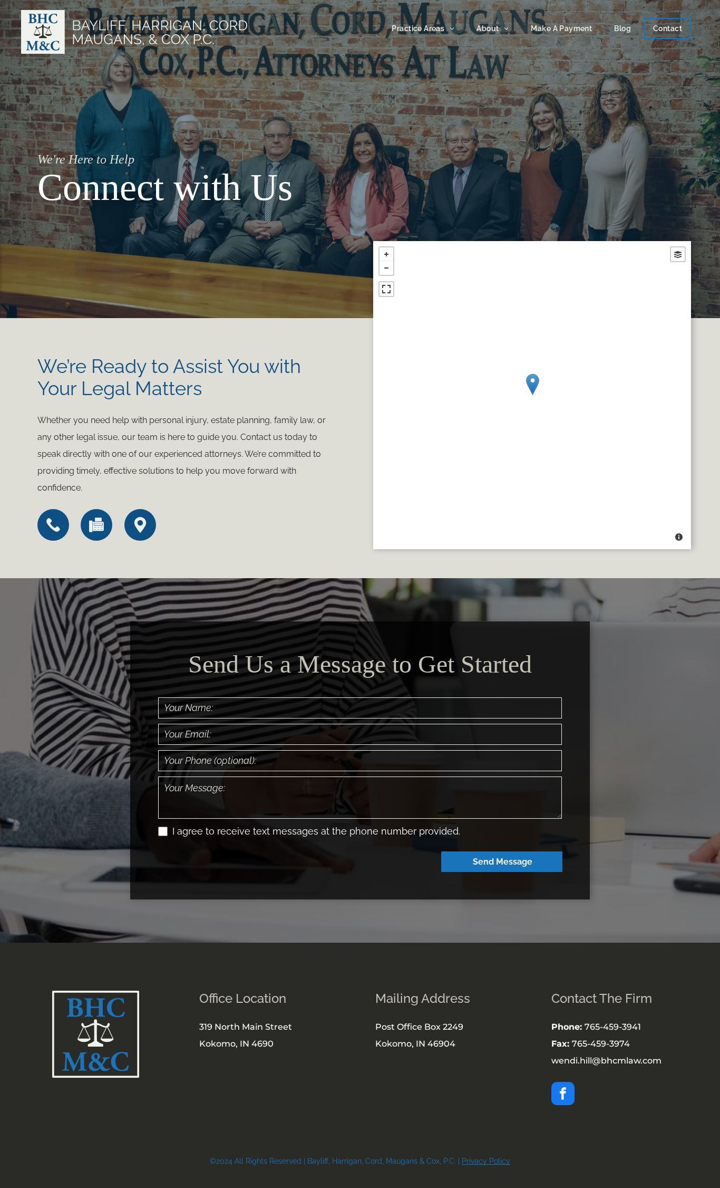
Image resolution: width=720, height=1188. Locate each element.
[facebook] (563, 1095)
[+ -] (532, 395)
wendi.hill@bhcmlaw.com (606, 1061)
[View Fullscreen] (386, 289)
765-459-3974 (601, 1044)
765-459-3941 (613, 1027)
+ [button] (386, 254)
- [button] (386, 268)
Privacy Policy (486, 1161)
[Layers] (678, 254)
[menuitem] (420, 28)
